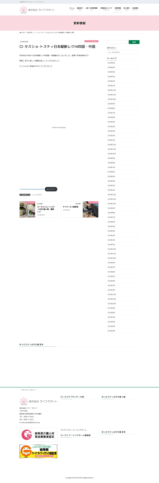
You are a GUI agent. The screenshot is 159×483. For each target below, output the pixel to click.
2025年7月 (111, 113)
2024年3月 (111, 185)
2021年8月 (111, 312)
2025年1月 (111, 140)
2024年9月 (111, 158)
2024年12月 (112, 144)
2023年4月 (111, 231)
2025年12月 (112, 90)
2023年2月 (111, 240)
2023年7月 (111, 217)
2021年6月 (111, 322)
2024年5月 (111, 176)
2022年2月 (111, 285)
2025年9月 (111, 104)
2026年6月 (111, 63)
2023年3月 (111, 235)
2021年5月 (111, 326)
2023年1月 (111, 244)
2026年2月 (111, 81)
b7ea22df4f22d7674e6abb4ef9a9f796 (31, 189)
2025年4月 (111, 126)
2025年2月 (111, 135)
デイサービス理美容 (70, 207)
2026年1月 (111, 85)
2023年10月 (112, 203)
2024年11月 (112, 149)
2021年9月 (111, 308)
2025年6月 (111, 117)
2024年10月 (112, 154)
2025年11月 (112, 95)
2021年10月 (112, 303)
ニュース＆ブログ (91, 41)
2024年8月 (111, 163)
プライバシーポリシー (28, 390)
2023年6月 (111, 222)
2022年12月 (112, 249)
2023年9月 (111, 208)
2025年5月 (111, 122)
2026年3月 (111, 76)
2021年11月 (112, 299)
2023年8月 (111, 213)
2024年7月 (111, 167)
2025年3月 (111, 131)
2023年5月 (111, 226)
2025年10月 (112, 99)
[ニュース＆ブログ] (27, 209)
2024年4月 (111, 181)
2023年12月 (112, 194)
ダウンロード (51, 189)
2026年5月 (111, 67)
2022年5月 (111, 276)
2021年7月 (111, 317)
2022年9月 (111, 263)
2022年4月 (111, 281)
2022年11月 (112, 253)
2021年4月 (111, 331)
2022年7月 (111, 267)
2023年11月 (112, 199)
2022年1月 (111, 290)
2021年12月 (112, 294)
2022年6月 (111, 272)
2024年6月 (111, 172)
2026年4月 (111, 72)
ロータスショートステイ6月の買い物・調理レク (46, 209)
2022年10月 (112, 258)
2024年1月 (111, 190)
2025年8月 (111, 108)
